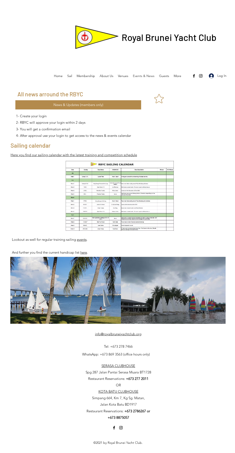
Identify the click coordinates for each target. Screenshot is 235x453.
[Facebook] (194, 76)
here (83, 252)
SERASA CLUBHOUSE (118, 366)
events (82, 239)
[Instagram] (201, 76)
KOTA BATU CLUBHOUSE (118, 391)
